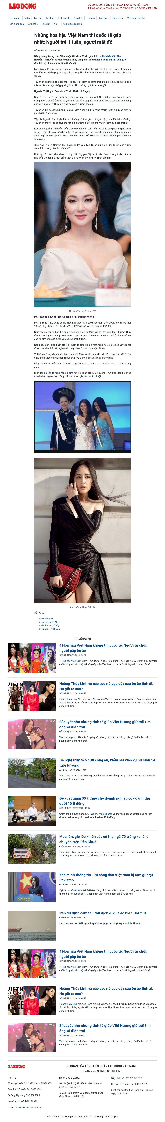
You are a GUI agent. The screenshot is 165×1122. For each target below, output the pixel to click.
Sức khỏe (33, 23)
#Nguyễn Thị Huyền (49, 629)
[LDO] (32, 658)
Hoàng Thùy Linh (68, 699)
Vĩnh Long (64, 775)
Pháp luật (78, 18)
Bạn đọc (103, 18)
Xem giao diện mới (72, 23)
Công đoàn (117, 18)
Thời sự (91, 18)
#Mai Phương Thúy (49, 625)
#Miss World (46, 618)
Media (37, 18)
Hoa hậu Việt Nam (112, 56)
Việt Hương (65, 737)
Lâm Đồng (64, 852)
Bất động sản (17, 23)
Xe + (56, 23)
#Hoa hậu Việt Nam (49, 622)
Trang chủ (15, 18)
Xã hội (27, 18)
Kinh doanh (63, 18)
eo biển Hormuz (133, 923)
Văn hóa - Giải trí (136, 18)
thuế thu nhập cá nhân (101, 813)
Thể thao (49, 18)
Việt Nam (77, 890)
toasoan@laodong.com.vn (28, 1107)
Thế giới (46, 23)
